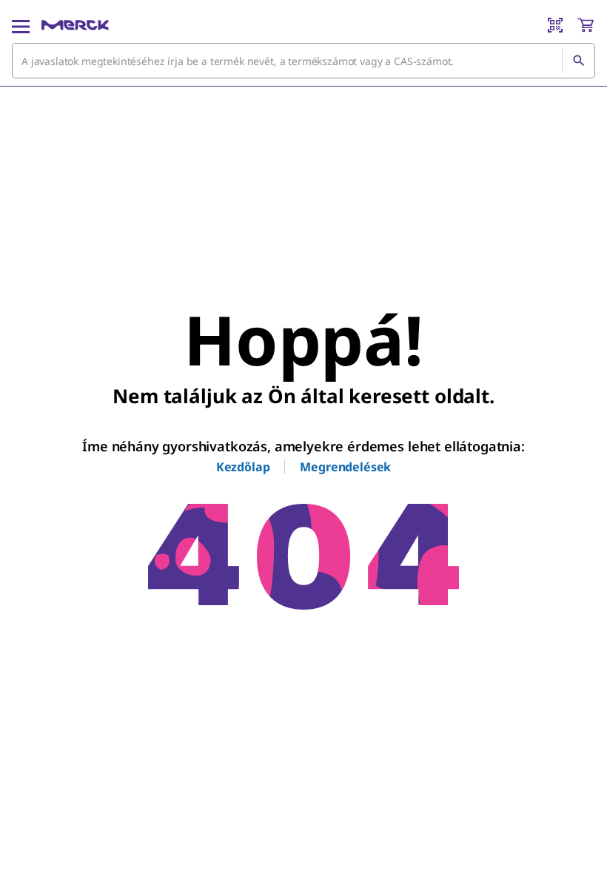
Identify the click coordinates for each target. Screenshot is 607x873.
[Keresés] (578, 61)
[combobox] (303, 61)
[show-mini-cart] (585, 25)
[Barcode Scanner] (555, 25)
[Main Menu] (21, 25)
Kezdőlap (243, 467)
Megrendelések (345, 467)
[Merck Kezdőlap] (75, 25)
